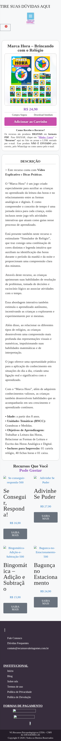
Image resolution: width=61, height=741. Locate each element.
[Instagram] (5, 654)
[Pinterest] (31, 654)
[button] (30, 16)
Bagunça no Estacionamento (45, 574)
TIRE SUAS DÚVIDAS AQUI (25, 6)
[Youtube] (22, 654)
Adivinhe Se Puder (45, 494)
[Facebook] (14, 654)
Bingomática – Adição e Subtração (15, 577)
